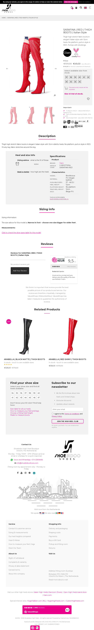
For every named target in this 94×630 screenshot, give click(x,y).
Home (4, 18)
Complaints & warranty (18, 562)
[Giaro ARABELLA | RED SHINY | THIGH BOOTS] (69, 336)
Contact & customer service (20, 528)
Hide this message (71, 2)
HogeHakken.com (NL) (36, 601)
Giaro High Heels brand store (75, 592)
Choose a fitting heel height (21, 413)
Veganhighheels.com (55, 601)
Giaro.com (47, 595)
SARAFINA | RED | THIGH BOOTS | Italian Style (22, 18)
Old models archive (59, 199)
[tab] (47, 137)
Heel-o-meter (23, 172)
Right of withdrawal (16, 558)
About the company (17, 574)
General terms (14, 570)
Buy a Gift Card (55, 540)
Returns (52, 548)
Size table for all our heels (20, 409)
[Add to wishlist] (88, 99)
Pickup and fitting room (58, 544)
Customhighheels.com (75, 601)
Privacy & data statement (19, 566)
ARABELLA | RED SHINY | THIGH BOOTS (67, 359)
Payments (53, 536)
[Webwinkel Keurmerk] (79, 126)
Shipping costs (54, 532)
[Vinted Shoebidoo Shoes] (34, 473)
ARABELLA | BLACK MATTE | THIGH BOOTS (24, 359)
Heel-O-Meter (14, 540)
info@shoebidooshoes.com (27, 463)
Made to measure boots (20, 415)
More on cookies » (85, 2)
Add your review (20, 271)
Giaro (61, 163)
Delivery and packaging (58, 528)
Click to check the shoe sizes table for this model (21, 233)
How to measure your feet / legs (22, 544)
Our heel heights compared (20, 536)
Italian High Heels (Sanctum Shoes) (48, 592)
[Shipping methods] (70, 122)
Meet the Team (15, 548)
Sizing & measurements (18, 532)
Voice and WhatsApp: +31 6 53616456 (28, 460)
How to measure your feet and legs (24, 411)
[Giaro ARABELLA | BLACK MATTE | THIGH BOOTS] (24, 336)
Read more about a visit (58, 580)
